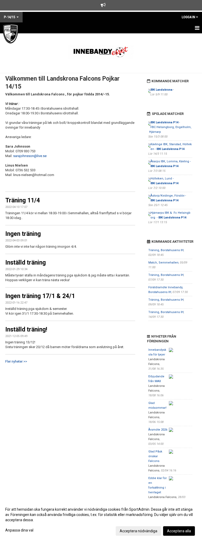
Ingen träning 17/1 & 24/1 (40, 296)
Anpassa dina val (19, 530)
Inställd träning (25, 262)
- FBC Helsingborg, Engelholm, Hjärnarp (169, 127)
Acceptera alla (179, 531)
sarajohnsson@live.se (30, 156)
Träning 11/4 (22, 200)
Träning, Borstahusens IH (166, 250)
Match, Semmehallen (163, 262)
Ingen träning (23, 233)
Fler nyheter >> (16, 361)
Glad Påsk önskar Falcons (155, 456)
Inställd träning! (26, 329)
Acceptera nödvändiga (138, 531)
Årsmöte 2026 (157, 429)
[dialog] (101, 520)
